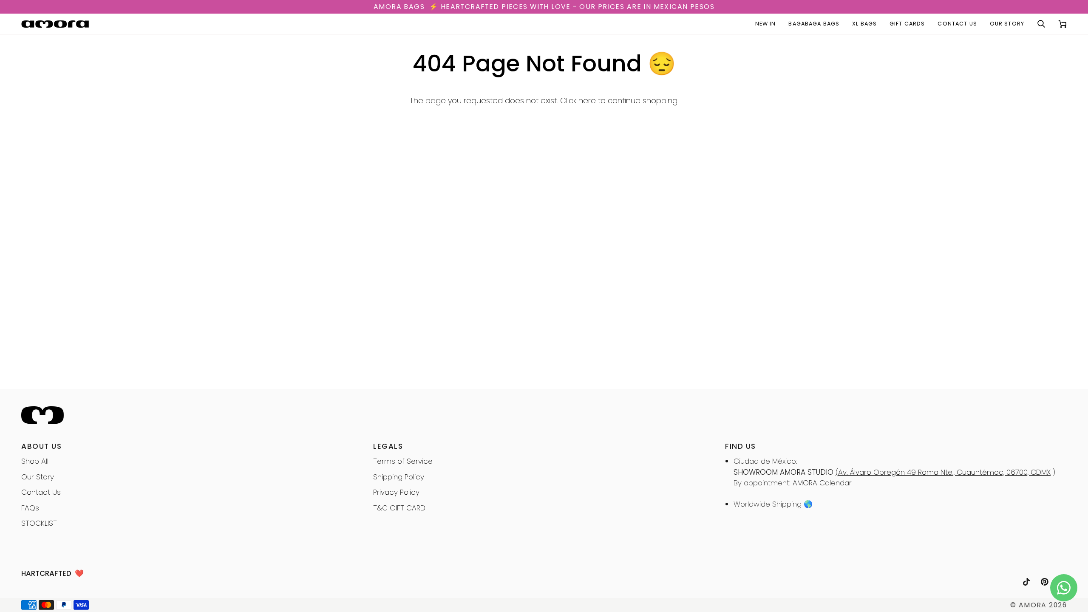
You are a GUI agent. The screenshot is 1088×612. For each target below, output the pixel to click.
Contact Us (41, 492)
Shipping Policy (398, 477)
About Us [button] (41, 446)
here (587, 100)
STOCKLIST (39, 523)
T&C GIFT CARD (399, 508)
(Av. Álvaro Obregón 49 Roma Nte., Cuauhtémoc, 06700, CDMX (943, 472)
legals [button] (388, 446)
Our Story (37, 477)
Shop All (34, 461)
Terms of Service (403, 461)
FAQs (30, 508)
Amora (1033, 605)
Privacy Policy (396, 492)
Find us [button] (740, 446)
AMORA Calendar (822, 483)
